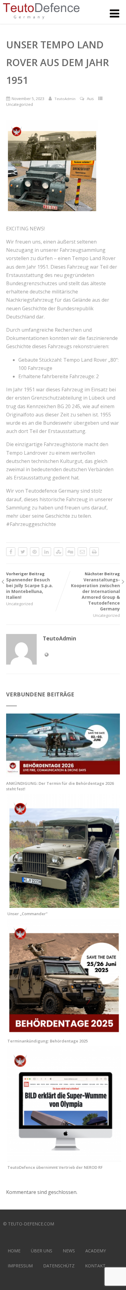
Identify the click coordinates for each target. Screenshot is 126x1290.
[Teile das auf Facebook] (10, 551)
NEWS (69, 1251)
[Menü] (114, 13)
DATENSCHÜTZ (59, 1266)
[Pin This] (34, 551)
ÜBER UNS (41, 1251)
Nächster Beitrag (95, 591)
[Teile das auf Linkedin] (46, 551)
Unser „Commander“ (27, 913)
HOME (14, 1251)
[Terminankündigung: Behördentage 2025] (64, 1031)
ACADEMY (95, 1251)
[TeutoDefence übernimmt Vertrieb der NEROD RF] (64, 1158)
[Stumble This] (58, 551)
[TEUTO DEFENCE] (41, 20)
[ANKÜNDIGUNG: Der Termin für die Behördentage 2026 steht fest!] (63, 774)
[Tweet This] (22, 551)
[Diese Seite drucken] (94, 551)
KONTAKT (95, 1266)
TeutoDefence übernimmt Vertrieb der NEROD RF (55, 1167)
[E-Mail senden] (82, 551)
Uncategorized (19, 104)
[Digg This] (70, 551)
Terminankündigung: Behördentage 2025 (47, 1041)
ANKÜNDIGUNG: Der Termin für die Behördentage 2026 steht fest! (60, 786)
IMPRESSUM (20, 1266)
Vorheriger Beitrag (29, 585)
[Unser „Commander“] (64, 904)
